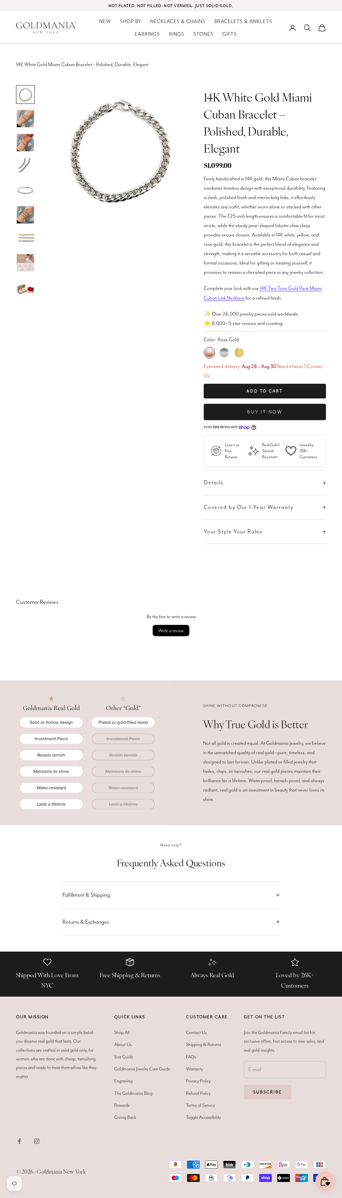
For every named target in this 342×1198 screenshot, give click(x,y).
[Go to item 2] (25, 118)
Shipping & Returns (203, 1044)
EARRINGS (147, 34)
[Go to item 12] (25, 287)
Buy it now (265, 412)
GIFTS (229, 34)
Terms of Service (200, 1105)
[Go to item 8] (25, 190)
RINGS (176, 34)
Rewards (122, 1105)
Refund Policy (198, 1093)
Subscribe (267, 1091)
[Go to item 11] (25, 262)
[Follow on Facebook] (19, 1141)
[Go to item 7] (25, 166)
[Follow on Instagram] (36, 1141)
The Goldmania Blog (133, 1093)
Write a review (171, 631)
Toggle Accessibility (203, 1117)
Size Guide (123, 1057)
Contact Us (196, 1032)
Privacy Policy (198, 1081)
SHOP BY (130, 21)
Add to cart (264, 390)
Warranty (194, 1069)
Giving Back (125, 1117)
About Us (123, 1044)
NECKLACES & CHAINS (177, 21)
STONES (203, 34)
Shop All (122, 1032)
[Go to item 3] (25, 142)
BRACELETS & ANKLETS (243, 21)
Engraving (123, 1081)
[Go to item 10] (25, 238)
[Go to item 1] (25, 94)
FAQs (191, 1057)
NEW (105, 21)
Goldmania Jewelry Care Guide (142, 1069)
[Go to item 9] (25, 214)
